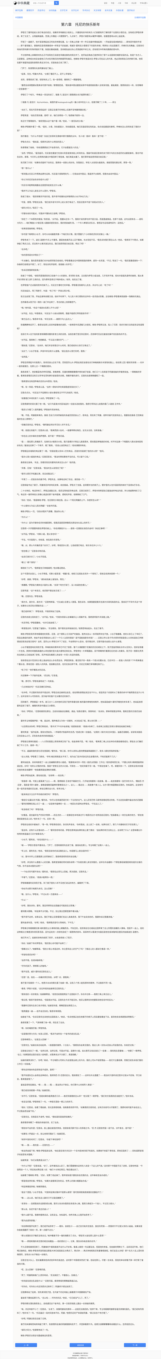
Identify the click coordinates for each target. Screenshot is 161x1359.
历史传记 (41, 10)
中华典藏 (23, 3)
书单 (126, 3)
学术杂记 (86, 10)
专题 (112, 3)
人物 (119, 3)
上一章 (26, 1345)
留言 (105, 3)
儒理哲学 (30, 10)
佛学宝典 (19, 10)
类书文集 (108, 10)
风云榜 (133, 3)
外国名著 (120, 10)
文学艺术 (64, 10)
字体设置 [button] (143, 3)
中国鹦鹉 (19, 17)
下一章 (134, 1345)
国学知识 (131, 10)
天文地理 (97, 10)
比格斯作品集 (140, 17)
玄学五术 (75, 10)
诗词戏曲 (52, 10)
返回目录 (80, 1345)
